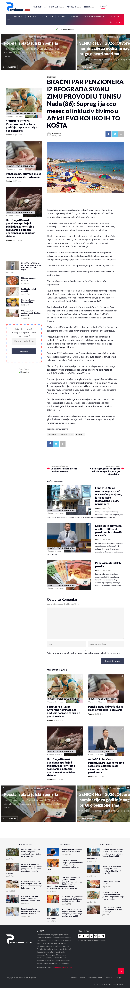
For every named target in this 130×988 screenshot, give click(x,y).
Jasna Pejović (56, 133)
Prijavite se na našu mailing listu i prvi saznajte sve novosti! (24, 332)
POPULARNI (56, 7)
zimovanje (79, 435)
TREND (89, 7)
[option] (39, 52)
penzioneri (62, 435)
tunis (71, 435)
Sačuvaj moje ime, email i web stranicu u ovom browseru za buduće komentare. (83, 653)
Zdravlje (32, 17)
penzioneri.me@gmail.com (62, 967)
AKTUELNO (74, 7)
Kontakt (115, 17)
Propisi (61, 17)
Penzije (82, 978)
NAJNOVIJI (39, 7)
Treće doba (47, 17)
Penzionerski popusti (96, 17)
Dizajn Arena (32, 978)
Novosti (18, 17)
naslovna (52, 435)
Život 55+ (75, 17)
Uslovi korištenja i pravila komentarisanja (109, 984)
